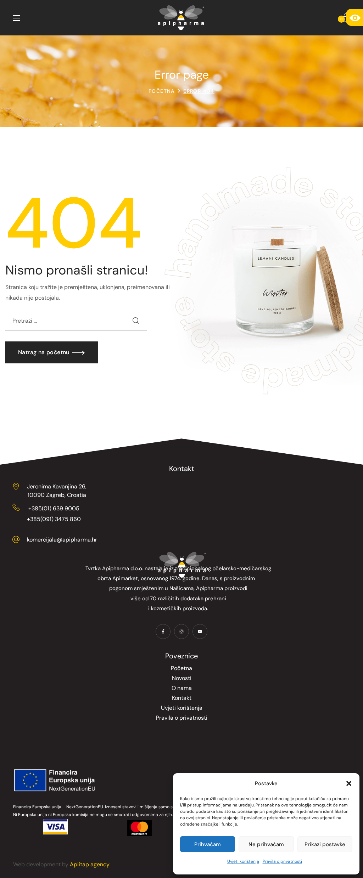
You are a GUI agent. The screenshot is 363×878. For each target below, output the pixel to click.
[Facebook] (163, 631)
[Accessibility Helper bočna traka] (354, 17)
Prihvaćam (207, 844)
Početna (162, 91)
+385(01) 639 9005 (53, 508)
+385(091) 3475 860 (54, 519)
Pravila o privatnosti (282, 861)
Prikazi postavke (325, 844)
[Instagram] (181, 631)
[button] (348, 783)
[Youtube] (199, 631)
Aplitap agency (90, 864)
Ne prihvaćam (266, 844)
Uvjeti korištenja (243, 861)
